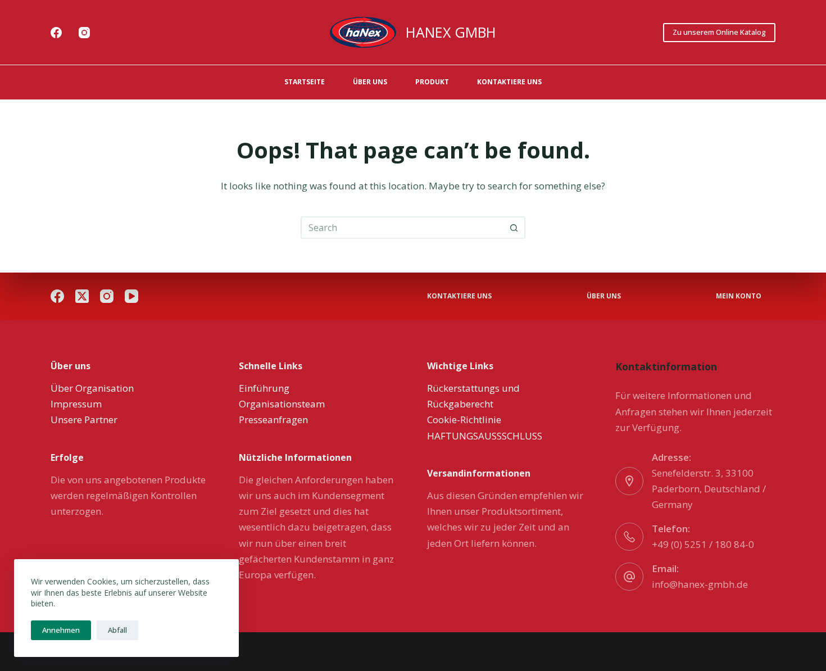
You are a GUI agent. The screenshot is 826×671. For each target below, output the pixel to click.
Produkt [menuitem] (432, 82)
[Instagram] (84, 32)
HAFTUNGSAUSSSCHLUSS (484, 435)
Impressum (76, 403)
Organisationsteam (282, 403)
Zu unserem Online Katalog (719, 32)
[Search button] (514, 227)
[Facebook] (56, 32)
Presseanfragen (273, 419)
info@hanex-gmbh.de (700, 584)
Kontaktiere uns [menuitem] (509, 82)
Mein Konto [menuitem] (738, 296)
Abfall (117, 630)
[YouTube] (131, 296)
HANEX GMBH (451, 32)
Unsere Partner (84, 419)
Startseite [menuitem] (304, 82)
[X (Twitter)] (82, 296)
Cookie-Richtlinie (464, 419)
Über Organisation (92, 388)
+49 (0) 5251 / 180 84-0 (703, 544)
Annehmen (61, 630)
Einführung (264, 388)
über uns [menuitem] (370, 82)
